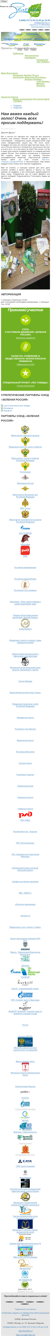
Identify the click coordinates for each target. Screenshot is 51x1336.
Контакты (39, 44)
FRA (26, 49)
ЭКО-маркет (40, 39)
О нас (26, 44)
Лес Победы (12, 44)
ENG (20, 49)
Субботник (32, 34)
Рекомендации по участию (18, 39)
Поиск (33, 49)
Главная (18, 34)
